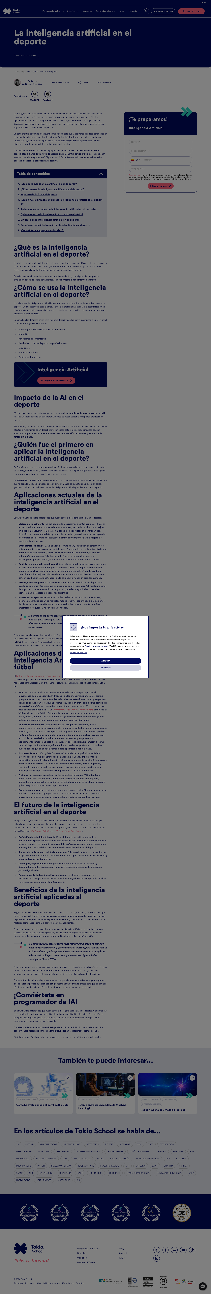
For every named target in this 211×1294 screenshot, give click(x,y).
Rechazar (106, 668)
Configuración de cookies (96, 646)
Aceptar (105, 661)
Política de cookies (78, 653)
